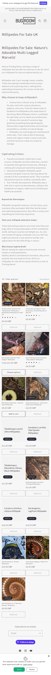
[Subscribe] (39, 633)
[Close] (49, 656)
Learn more (27, 664)
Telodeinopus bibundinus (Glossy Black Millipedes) (13, 468)
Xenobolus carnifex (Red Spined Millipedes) (37, 430)
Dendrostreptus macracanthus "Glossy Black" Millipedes (36, 359)
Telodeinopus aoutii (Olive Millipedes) (13, 430)
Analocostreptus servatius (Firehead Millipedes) (34, 483)
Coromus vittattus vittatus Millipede (12, 509)
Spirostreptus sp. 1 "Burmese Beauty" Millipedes (12, 604)
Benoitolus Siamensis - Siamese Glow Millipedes (12, 404)
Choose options (13, 372)
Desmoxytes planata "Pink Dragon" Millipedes (11, 359)
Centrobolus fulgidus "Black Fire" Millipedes (37, 563)
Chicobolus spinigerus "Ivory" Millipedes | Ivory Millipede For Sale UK (36, 310)
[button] (5, 21)
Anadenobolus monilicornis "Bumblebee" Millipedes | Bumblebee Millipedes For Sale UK (12, 311)
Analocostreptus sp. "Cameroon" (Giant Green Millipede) (37, 404)
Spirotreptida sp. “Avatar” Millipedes (11, 563)
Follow (43, 3)
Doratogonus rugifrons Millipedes (37, 509)
